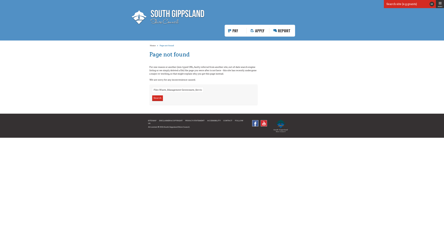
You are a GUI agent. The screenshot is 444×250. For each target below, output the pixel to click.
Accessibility (214, 121)
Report (284, 30)
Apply (259, 30)
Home (153, 45)
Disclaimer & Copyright (171, 121)
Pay (235, 30)
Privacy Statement (195, 121)
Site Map (152, 121)
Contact (227, 121)
